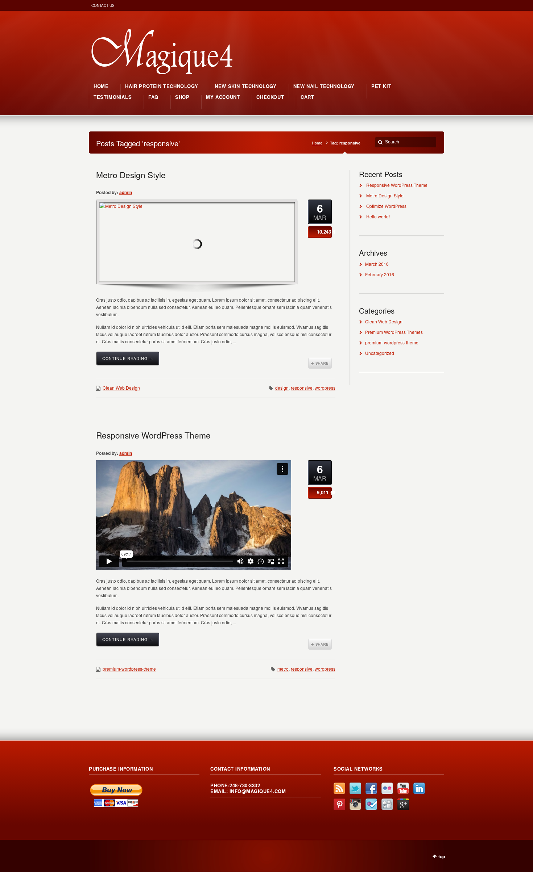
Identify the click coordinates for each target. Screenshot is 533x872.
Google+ (403, 804)
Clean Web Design (121, 388)
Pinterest (339, 804)
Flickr (387, 788)
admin (125, 192)
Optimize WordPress (386, 206)
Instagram (355, 804)
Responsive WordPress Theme (153, 435)
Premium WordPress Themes (394, 332)
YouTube (403, 788)
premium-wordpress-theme (129, 669)
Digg (387, 804)
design (282, 388)
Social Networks (358, 768)
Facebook (371, 788)
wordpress (325, 388)
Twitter (355, 788)
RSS (339, 788)
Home (317, 143)
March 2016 (377, 264)
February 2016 (379, 274)
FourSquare (371, 804)
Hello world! (378, 216)
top (441, 856)
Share (320, 363)
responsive (302, 388)
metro (283, 669)
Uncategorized (379, 353)
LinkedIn (419, 788)
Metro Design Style (131, 174)
